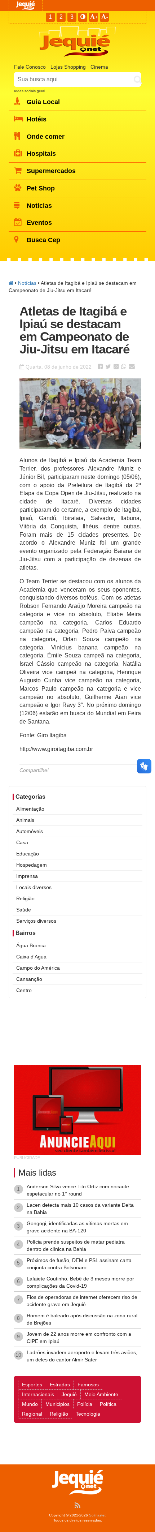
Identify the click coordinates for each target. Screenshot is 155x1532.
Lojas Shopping (68, 67)
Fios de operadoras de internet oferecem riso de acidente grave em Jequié (82, 1300)
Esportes (32, 1384)
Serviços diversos (36, 921)
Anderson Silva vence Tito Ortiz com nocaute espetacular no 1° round (78, 1190)
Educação (27, 854)
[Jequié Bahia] (11, 283)
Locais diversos (34, 887)
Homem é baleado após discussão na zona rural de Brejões (82, 1319)
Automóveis (29, 831)
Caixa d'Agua (31, 957)
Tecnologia (88, 1414)
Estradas (60, 1384)
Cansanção (29, 979)
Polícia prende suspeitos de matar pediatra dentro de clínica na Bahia (76, 1245)
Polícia (84, 1404)
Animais (25, 820)
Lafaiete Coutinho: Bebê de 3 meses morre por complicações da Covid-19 (80, 1282)
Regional (32, 1414)
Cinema (99, 67)
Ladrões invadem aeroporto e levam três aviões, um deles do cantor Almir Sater (82, 1356)
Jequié (69, 1394)
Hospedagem (31, 865)
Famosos (88, 1384)
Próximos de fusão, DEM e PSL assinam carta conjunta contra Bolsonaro (79, 1263)
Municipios (57, 1404)
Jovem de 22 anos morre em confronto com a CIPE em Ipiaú (79, 1337)
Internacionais (38, 1394)
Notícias (27, 283)
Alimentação (30, 809)
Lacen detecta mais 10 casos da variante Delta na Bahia (80, 1208)
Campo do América (38, 968)
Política (108, 1404)
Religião (25, 898)
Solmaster (97, 1515)
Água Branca (31, 945)
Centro (24, 990)
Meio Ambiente (101, 1394)
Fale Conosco (30, 67)
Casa (22, 842)
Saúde (23, 910)
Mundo (30, 1404)
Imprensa (27, 876)
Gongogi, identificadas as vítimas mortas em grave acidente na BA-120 (77, 1226)
